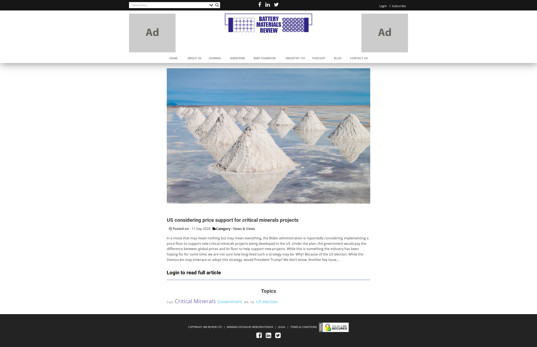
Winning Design (237, 327)
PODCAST (319, 58)
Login (383, 6)
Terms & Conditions (303, 327)
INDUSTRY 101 (295, 58)
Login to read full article (194, 273)
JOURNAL (215, 58)
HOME (173, 58)
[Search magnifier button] (217, 5)
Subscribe (399, 6)
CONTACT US (359, 58)
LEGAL (282, 327)
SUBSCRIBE (237, 58)
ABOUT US (194, 58)
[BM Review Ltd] (269, 23)
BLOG (338, 58)
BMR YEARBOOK (265, 58)
